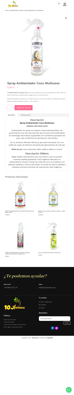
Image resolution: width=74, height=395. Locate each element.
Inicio (6, 10)
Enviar (67, 323)
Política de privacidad (10, 319)
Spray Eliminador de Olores (16, 10)
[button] (66, 18)
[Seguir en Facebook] (52, 328)
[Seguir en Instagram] (56, 328)
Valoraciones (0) (25, 115)
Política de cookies (9, 322)
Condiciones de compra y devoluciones (15, 324)
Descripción (11, 115)
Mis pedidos (42, 305)
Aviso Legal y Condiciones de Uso (13, 327)
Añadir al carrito (23, 108)
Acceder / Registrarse (45, 302)
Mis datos (42, 308)
